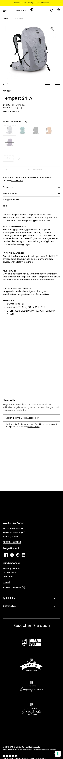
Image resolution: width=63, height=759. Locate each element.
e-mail (6, 582)
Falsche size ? (9, 187)
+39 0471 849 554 (12, 542)
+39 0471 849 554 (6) (14, 587)
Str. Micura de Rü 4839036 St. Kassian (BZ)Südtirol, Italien (14, 532)
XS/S (8, 158)
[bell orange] (48, 130)
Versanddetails (10, 193)
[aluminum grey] (9, 130)
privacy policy (33, 426)
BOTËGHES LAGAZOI (31, 746)
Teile (5, 206)
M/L (18, 158)
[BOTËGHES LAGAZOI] (31, 10)
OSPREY (7, 91)
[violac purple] (9, 142)
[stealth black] (35, 130)
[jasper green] (22, 130)
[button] (21, 10)
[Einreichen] (54, 418)
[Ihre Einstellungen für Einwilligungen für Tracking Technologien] (58, 754)
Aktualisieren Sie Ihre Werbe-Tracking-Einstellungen (29, 749)
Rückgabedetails (11, 199)
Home (5, 18)
